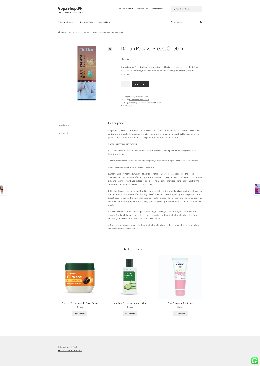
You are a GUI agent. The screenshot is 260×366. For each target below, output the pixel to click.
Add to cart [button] (80, 313)
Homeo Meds (157, 8)
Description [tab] (63, 125)
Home (63, 32)
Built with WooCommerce (70, 350)
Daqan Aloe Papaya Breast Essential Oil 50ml (143, 103)
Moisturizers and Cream (87, 32)
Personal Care (142, 8)
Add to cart (140, 84)
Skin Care (72, 32)
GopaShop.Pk (70, 8)
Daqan (129, 106)
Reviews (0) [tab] (63, 133)
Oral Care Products (125, 8)
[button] (110, 49)
